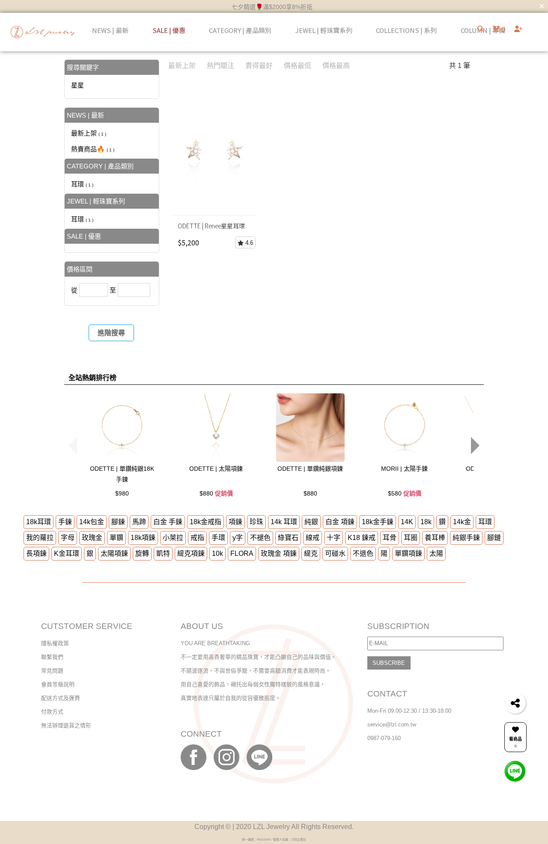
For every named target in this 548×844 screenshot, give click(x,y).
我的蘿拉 (40, 537)
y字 (237, 537)
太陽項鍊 (114, 553)
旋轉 (142, 553)
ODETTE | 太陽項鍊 (216, 468)
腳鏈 (494, 537)
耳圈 (410, 537)
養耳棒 (435, 537)
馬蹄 (139, 521)
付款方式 (52, 711)
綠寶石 (288, 537)
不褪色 (260, 537)
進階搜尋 (111, 332)
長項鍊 (36, 553)
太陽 (436, 553)
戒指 (197, 537)
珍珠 (256, 521)
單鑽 (116, 537)
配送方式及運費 (60, 698)
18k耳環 (38, 521)
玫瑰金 (92, 537)
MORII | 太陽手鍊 (404, 468)
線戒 (312, 537)
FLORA (241, 553)
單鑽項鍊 (408, 553)
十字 (333, 537)
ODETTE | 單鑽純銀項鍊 (310, 468)
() (503, 29)
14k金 (462, 521)
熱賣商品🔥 (92, 149)
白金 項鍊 (339, 521)
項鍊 (235, 521)
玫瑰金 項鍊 (279, 553)
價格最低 (297, 65)
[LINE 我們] (515, 770)
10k (217, 553)
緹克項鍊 (191, 553)
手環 (218, 537)
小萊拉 (173, 537)
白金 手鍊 (167, 521)
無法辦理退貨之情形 (66, 725)
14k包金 (91, 521)
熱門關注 (220, 65)
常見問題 (52, 670)
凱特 (163, 553)
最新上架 (88, 133)
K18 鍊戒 (361, 537)
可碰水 (335, 553)
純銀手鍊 (466, 537)
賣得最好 (259, 65)
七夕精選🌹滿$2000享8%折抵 (272, 6)
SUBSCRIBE (388, 663)
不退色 (363, 553)
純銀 (311, 521)
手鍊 (65, 521)
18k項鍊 (143, 537)
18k (426, 521)
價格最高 (336, 65)
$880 (216, 493)
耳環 (82, 184)
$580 (404, 493)
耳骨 (389, 537)
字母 (67, 537)
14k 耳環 (284, 521)
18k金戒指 (205, 521)
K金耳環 (66, 553)
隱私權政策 (55, 643)
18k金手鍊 (377, 521)
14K (407, 521)
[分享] (515, 703)
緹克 (311, 553)
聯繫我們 (52, 657)
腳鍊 (118, 521)
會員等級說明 (57, 684)
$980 (122, 493)
